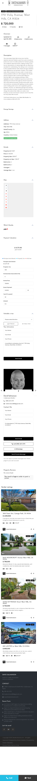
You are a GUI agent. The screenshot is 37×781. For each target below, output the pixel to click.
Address (6, 120)
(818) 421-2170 (10, 401)
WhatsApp (19, 449)
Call (19, 444)
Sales (3, 11)
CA (13, 129)
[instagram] (13, 729)
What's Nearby (8, 225)
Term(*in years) (7, 294)
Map (5, 180)
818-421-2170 (8, 691)
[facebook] (4, 729)
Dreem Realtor (21, 740)
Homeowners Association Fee (11, 274)
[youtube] (8, 729)
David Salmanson (10, 396)
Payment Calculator (10, 238)
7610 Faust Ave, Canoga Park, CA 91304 (17, 513)
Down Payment (7, 287)
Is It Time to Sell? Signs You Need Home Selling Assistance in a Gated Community (18, 705)
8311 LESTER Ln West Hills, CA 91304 (16, 646)
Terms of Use (15, 745)
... (24, 520)
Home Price (6, 280)
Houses (9, 11)
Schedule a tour (9, 313)
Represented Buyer (17, 11)
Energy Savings (8, 109)
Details (6, 147)
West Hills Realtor (24, 97)
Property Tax (7, 267)
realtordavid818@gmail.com (14, 404)
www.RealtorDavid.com (11, 697)
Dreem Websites (8, 743)
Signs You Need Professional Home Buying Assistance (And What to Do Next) (17, 709)
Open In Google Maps (10, 138)
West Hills (9, 127)
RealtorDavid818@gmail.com (13, 694)
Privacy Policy (7, 745)
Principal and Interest (9, 261)
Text (29, 778)
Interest (5, 301)
